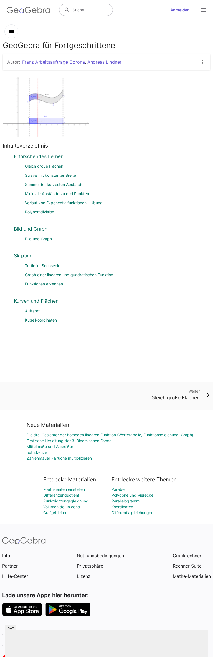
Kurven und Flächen (36, 301)
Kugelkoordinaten (41, 320)
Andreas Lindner (104, 62)
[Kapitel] (11, 31)
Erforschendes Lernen (39, 156)
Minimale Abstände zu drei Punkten (57, 193)
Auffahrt (32, 310)
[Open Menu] (203, 10)
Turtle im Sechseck (42, 265)
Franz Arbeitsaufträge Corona (53, 62)
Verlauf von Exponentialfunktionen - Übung (64, 202)
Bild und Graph (30, 229)
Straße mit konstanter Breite (50, 175)
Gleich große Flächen (44, 166)
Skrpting (23, 255)
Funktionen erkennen (44, 284)
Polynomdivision (39, 212)
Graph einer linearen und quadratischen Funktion (69, 274)
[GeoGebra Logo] (28, 10)
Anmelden (180, 10)
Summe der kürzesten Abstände (54, 184)
